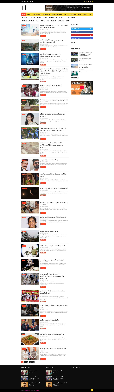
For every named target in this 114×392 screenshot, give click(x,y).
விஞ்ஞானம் (24, 188)
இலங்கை (24, 25)
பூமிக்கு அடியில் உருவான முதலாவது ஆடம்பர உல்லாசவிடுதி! (51, 41)
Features (29, 14)
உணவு (24, 334)
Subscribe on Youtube (76, 34)
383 (30, 362)
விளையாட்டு (25, 128)
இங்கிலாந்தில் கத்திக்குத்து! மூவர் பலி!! (85, 59)
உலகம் (24, 40)
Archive (85, 14)
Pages (48, 21)
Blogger (37, 390)
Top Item (31, 1)
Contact (28, 1)
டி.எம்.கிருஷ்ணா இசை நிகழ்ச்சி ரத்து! (52, 260)
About (25, 1)
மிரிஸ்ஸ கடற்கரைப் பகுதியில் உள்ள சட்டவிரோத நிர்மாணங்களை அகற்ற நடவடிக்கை (85, 67)
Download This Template (70, 14)
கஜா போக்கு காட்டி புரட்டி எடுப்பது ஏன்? (52, 245)
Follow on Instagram (76, 38)
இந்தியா (24, 143)
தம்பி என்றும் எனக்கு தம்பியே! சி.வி (35, 383)
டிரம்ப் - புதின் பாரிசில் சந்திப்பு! (49, 320)
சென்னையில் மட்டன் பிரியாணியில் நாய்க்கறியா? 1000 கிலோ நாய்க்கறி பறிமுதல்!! (51, 145)
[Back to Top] (92, 390)
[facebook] (84, 1)
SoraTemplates (27, 390)
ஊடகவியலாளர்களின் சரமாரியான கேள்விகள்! (34, 377)
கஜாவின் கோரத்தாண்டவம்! (49, 231)
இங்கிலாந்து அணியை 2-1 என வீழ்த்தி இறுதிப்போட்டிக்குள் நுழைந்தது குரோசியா (85, 54)
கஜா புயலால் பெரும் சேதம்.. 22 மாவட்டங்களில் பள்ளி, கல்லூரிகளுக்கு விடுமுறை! (52, 276)
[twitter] (86, 1)
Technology (32, 17)
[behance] (92, 1)
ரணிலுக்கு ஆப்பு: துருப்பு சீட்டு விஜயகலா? (53, 217)
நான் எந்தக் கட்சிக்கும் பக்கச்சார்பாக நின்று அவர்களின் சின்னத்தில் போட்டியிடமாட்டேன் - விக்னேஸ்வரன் (54, 71)
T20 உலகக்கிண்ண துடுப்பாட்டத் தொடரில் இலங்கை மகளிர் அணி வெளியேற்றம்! (53, 129)
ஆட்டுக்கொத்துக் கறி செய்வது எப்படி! (52, 334)
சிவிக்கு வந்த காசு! (33, 370)
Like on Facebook (75, 31)
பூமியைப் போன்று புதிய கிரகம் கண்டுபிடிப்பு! (54, 188)
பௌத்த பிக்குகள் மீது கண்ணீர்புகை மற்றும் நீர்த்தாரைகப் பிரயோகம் (54, 26)
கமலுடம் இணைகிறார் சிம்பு (49, 160)
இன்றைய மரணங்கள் (83, 72)
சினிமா (24, 114)
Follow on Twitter (75, 28)
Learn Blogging (37, 14)
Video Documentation (57, 14)
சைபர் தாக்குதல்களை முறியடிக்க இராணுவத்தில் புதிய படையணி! (50, 55)
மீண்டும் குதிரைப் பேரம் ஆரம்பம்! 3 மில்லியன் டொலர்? (51, 86)
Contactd (24, 17)
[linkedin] (88, 1)
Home (22, 1)
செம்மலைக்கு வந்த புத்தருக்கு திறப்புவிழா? (54, 100)
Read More (43, 35)
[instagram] (90, 1)
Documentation (46, 14)
